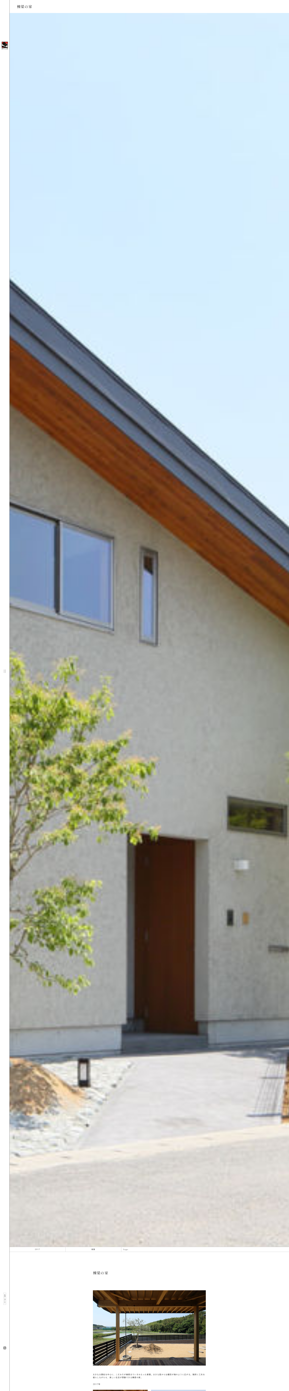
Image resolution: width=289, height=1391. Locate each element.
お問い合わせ (5, 1299)
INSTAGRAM (4, 1348)
